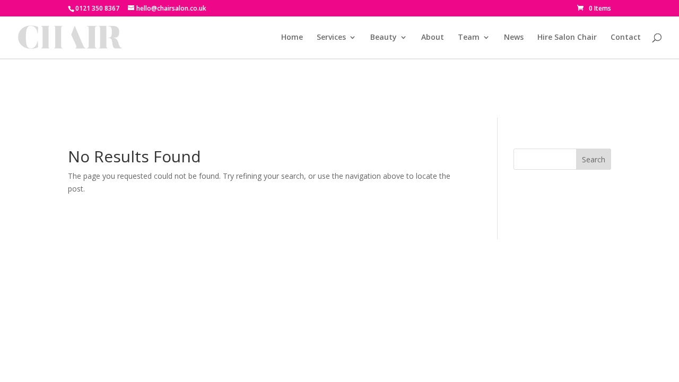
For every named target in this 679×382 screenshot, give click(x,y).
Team (469, 37)
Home (292, 37)
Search (593, 159)
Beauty (383, 37)
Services (331, 37)
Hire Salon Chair (567, 37)
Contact (626, 37)
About (432, 37)
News (514, 37)
